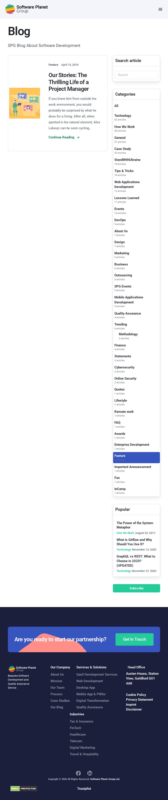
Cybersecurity (124, 367)
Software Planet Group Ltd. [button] (105, 779)
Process (57, 694)
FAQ (117, 423)
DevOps (120, 220)
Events (119, 209)
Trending (120, 324)
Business (121, 264)
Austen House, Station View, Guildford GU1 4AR (142, 678)
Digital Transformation (92, 701)
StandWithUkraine (127, 160)
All (116, 106)
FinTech (75, 728)
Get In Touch (134, 639)
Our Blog (57, 707)
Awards (119, 434)
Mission (56, 681)
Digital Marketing (82, 748)
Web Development (89, 681)
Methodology (128, 334)
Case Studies (60, 701)
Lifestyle (120, 401)
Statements (122, 356)
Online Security (125, 378)
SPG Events (122, 286)
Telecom (76, 741)
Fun (117, 478)
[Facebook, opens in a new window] (78, 773)
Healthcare (78, 734)
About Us (121, 231)
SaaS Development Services (96, 674)
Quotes (119, 389)
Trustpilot (84, 789)
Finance (120, 345)
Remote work (124, 412)
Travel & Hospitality (84, 754)
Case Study (122, 149)
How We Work (124, 127)
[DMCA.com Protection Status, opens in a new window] (23, 788)
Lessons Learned (126, 198)
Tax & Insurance (81, 721)
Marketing (121, 253)
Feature (119, 456)
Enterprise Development (131, 445)
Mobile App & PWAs (91, 694)
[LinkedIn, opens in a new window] (90, 773)
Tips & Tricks (124, 171)
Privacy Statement (139, 700)
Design (119, 242)
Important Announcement (132, 467)
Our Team (58, 688)
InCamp (120, 489)
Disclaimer (134, 709)
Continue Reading (62, 137)
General (120, 138)
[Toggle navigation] (160, 9)
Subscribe (136, 588)
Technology (122, 116)
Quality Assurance (127, 313)
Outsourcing (123, 275)
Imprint (131, 705)
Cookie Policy (136, 695)
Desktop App (85, 688)
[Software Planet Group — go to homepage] (26, 9)
